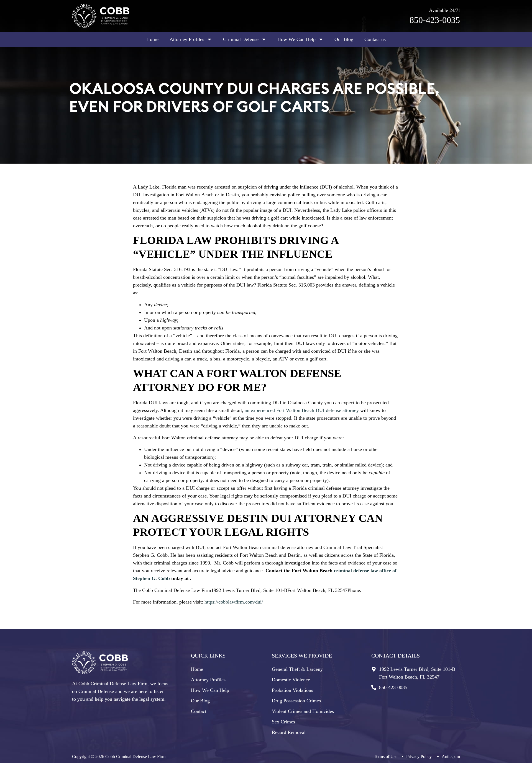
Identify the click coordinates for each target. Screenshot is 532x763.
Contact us (375, 39)
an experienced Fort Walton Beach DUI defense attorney (302, 410)
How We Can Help (296, 39)
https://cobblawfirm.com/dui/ (233, 602)
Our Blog (343, 39)
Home (152, 39)
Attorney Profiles (187, 39)
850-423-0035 (435, 20)
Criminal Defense (241, 39)
